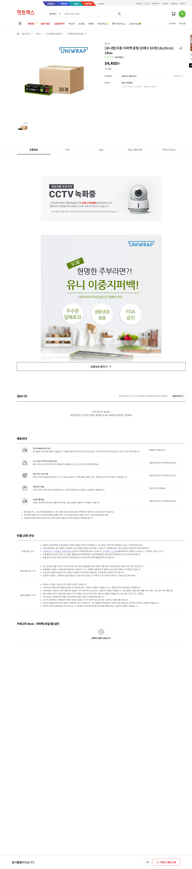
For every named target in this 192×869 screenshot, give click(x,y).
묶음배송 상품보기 (150, 86)
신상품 (81, 23)
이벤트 (91, 23)
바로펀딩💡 (103, 23)
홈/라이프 (26, 33)
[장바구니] (173, 13)
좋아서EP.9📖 (119, 23)
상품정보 (34, 149)
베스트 (72, 23)
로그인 (147, 3)
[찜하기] (147, 862)
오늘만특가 (59, 23)
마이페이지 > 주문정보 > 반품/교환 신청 (59, 551)
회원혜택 (155, 3)
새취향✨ (32, 23)
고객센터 (182, 3)
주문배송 (165, 3)
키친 (38, 33)
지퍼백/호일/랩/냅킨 (75, 33)
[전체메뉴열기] (20, 23)
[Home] (18, 34)
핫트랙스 (53, 13)
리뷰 (67, 149)
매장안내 (174, 3)
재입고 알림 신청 (168, 862)
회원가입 (139, 3)
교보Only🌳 (135, 23)
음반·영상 (45, 23)
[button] (180, 48)
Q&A (101, 149)
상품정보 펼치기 (99, 366)
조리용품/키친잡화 (53, 33)
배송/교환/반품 (135, 149)
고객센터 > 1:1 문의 (110, 551)
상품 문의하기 (177, 396)
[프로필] (182, 13)
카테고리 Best (168, 149)
